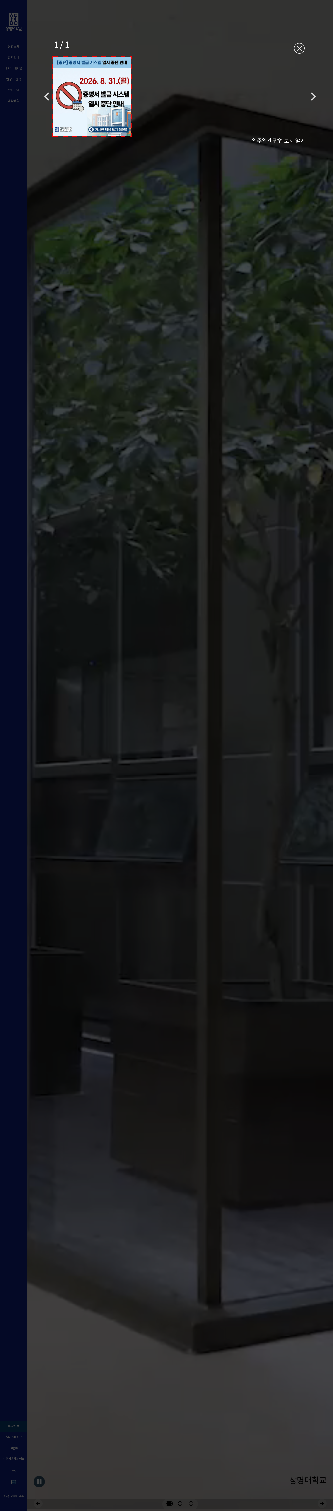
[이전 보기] (46, 96)
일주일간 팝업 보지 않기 (278, 140)
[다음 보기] (313, 96)
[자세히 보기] (92, 96)
